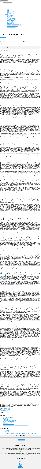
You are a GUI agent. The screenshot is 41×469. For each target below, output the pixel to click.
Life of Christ (7, 7)
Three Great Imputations (11, 27)
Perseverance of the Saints (11, 21)
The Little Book (5, 423)
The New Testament (8, 5)
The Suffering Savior (10, 12)
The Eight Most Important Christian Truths (14, 24)
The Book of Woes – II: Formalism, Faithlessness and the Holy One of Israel (15, 425)
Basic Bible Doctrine (10, 15)
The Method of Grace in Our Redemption (14, 25)
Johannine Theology (10, 20)
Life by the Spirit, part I (6, 419)
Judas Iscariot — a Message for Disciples (9, 421)
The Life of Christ (10, 9)
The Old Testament (8, 6)
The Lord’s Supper (10, 10)
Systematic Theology (10, 22)
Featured (5, 408)
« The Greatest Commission (5, 409)
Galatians (8, 408)
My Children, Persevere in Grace (8, 418)
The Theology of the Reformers (12, 26)
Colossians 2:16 (3, 277)
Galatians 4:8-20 (3, 37)
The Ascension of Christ (7, 426)
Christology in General (11, 8)
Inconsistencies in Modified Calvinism (13, 19)
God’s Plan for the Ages (11, 18)
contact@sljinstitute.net (20, 461)
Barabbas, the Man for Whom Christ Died (10, 420)
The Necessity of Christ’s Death (12, 11)
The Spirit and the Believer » (5, 410)
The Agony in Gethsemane (7, 422)
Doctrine (6, 14)
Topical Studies (7, 28)
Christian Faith (9, 16)
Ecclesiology (9, 17)
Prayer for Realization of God (8, 417)
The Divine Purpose (10, 23)
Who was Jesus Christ (10, 13)
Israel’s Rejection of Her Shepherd (8, 424)
